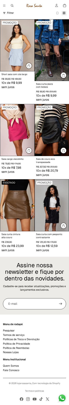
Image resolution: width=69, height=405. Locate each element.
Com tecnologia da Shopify (46, 383)
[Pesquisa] (12, 5)
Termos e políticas (34, 390)
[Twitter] (47, 399)
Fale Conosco (11, 370)
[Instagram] (28, 399)
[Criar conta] (60, 304)
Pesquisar (9, 330)
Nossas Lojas (11, 352)
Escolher (66, 75)
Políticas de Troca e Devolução (21, 339)
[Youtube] (34, 399)
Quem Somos (11, 366)
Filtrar (10, 12)
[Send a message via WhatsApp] (62, 398)
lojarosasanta (24, 383)
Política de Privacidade (16, 343)
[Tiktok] (41, 399)
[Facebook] (21, 399)
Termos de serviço (13, 335)
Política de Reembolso (16, 348)
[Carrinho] (65, 5)
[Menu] (4, 5)
